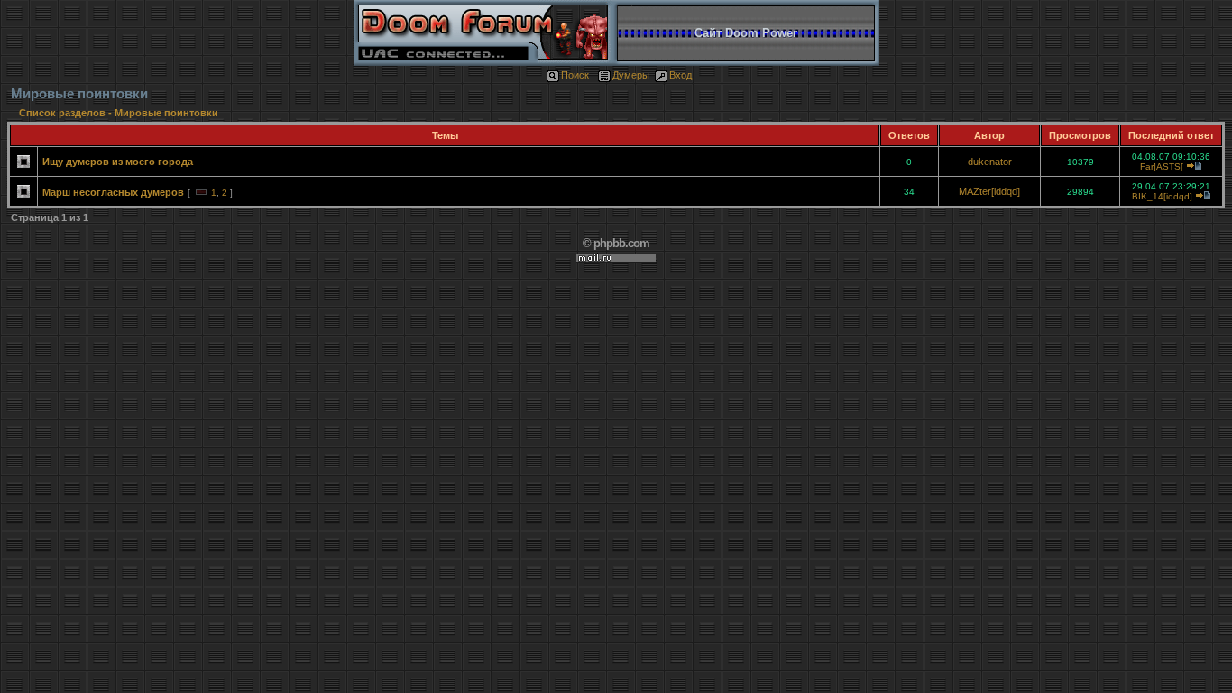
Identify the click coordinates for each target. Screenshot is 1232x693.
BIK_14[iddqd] (1162, 196)
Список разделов (63, 112)
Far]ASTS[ (1161, 166)
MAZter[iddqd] (989, 191)
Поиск (575, 74)
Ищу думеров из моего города (117, 161)
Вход (680, 74)
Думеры (630, 74)
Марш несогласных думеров (113, 192)
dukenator (990, 161)
